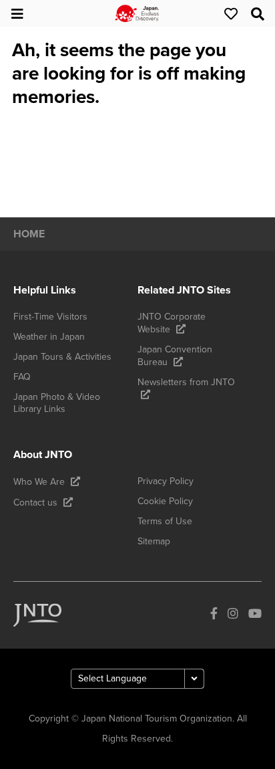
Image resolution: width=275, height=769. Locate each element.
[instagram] (233, 615)
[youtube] (255, 615)
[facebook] (214, 615)
